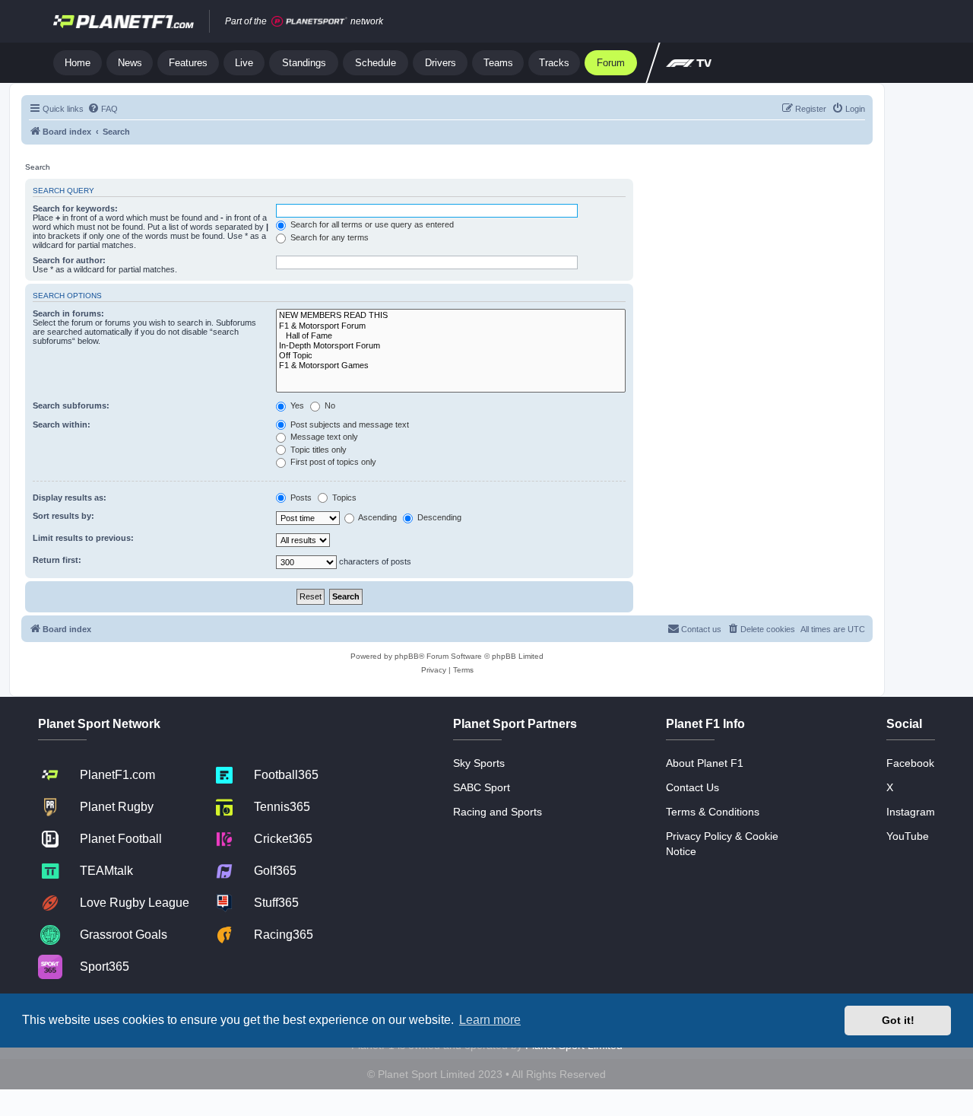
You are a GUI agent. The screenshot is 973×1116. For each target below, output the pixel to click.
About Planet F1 (704, 763)
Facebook (910, 763)
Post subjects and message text (348, 424)
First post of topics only (332, 461)
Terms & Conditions (712, 812)
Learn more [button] (490, 1019)
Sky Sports (479, 763)
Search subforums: (71, 405)
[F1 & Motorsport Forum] (450, 326)
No (328, 405)
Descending (438, 517)
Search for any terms (328, 237)
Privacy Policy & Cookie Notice (722, 843)
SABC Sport (481, 787)
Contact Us (692, 787)
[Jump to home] (123, 21)
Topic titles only (317, 449)
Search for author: (69, 260)
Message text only (323, 436)
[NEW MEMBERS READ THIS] (450, 315)
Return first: (57, 559)
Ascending (377, 517)
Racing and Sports (497, 812)
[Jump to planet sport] (309, 21)
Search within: (61, 424)
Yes (296, 405)
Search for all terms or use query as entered (371, 224)
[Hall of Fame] (450, 336)
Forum (611, 62)
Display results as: (69, 497)
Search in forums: (68, 313)
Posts (300, 497)
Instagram (910, 812)
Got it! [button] (898, 1020)
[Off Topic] (450, 356)
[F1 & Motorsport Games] (450, 365)
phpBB (407, 656)
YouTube (907, 836)
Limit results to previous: (83, 537)
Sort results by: (63, 515)
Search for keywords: (75, 208)
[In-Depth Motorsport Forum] (450, 346)
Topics (343, 497)
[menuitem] (102, 109)
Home (77, 62)
